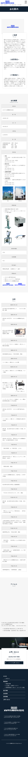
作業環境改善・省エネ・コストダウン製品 (15, 687)
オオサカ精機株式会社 (11, 743)
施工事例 (5, 690)
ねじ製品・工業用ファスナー (12, 685)
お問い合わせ (6, 699)
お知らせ (8, 678)
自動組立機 (8, 683)
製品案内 (5, 681)
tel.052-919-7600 (14, 657)
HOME (5, 676)
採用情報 (5, 696)
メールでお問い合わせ (14, 662)
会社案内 (5, 693)
